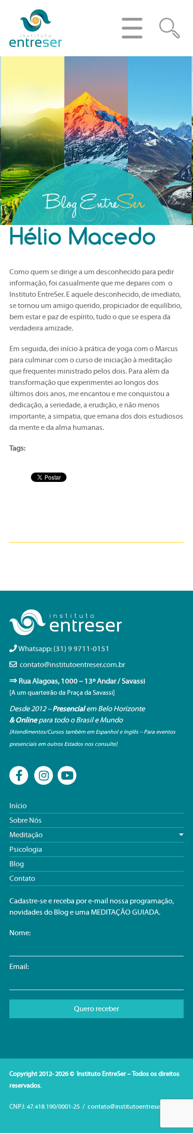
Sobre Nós (25, 820)
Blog (16, 864)
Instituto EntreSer (36, 28)
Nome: (19, 933)
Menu (132, 28)
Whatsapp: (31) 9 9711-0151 (64, 649)
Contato (22, 878)
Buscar (170, 28)
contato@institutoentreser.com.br (72, 665)
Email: (19, 966)
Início (18, 806)
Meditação (26, 835)
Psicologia (25, 849)
